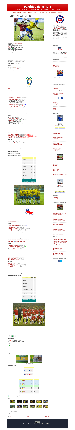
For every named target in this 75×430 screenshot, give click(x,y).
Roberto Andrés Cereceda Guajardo (15, 246)
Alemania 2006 (55, 104)
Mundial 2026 (55, 110)
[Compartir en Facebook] (15, 411)
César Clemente (14, 107)
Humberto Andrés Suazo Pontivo (14, 238)
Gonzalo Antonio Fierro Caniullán (13, 259)
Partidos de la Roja (37, 6)
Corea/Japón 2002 (55, 103)
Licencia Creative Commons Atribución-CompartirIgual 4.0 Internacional (41, 423)
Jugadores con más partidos (42, 12)
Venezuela (26, 374)
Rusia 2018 (54, 108)
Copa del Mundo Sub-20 (56, 221)
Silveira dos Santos (13, 118)
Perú (31, 374)
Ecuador (24, 384)
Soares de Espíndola (14, 97)
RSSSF (28, 182)
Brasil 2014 (54, 107)
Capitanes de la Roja (56, 143)
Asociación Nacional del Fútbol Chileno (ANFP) (60, 60)
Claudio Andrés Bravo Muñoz (14, 225)
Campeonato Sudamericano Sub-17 (58, 214)
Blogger (57, 426)
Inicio (28, 416)
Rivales (35, 12)
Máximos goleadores (52, 12)
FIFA (8, 351)
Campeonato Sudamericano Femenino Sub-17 (59, 215)
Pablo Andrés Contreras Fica (13, 263)
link (56, 34)
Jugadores (24, 12)
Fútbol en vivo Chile (56, 65)
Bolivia (24, 391)
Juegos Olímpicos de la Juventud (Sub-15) (59, 213)
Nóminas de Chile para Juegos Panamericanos (60, 241)
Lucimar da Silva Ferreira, (13, 134)
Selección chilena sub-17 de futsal (58, 253)
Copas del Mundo (55, 88)
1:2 (63, 125)
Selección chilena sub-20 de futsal (58, 252)
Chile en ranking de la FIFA (56, 133)
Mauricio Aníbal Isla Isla (13, 251)
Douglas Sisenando (13, 99)
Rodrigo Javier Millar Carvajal (14, 232)
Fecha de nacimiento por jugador (57, 139)
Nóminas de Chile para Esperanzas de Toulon (59, 244)
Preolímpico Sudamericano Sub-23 (58, 224)
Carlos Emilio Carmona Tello (13, 233)
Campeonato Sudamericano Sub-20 (58, 219)
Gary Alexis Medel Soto (13, 227)
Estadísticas (60, 12)
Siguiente (47, 416)
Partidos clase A (27, 413)
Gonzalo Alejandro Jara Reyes (14, 228)
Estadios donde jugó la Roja (57, 148)
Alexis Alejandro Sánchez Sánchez (15, 237)
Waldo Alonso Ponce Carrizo (14, 229)
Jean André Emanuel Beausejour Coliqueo (16, 239)
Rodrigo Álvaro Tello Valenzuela (13, 258)
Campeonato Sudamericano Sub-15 (58, 212)
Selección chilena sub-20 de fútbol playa (59, 249)
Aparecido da (13, 104)
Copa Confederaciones (56, 199)
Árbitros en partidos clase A (57, 149)
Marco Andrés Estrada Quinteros (13, 264)
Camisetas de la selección (56, 140)
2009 (12, 413)
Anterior (10, 416)
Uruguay (26, 370)
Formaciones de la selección (57, 142)
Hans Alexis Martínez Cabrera (13, 257)
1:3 (63, 189)
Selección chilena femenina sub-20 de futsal (59, 255)
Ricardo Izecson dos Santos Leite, (14, 136)
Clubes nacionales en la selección (58, 137)
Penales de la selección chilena (57, 150)
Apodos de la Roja (55, 138)
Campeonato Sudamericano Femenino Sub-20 (59, 220)
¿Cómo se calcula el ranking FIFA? (58, 132)
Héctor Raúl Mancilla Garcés (12, 266)
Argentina (31, 371)
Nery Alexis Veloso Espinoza (12, 256)
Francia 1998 (55, 102)
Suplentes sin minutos (56, 145)
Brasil (26, 373)
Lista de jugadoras (55, 164)
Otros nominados (11, 254)
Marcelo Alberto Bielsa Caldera (20, 241)
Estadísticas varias (55, 170)
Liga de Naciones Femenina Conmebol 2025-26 (60, 174)
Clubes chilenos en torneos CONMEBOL (58, 67)
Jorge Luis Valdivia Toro (13, 248)
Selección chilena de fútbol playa (57, 248)
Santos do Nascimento (13, 135)
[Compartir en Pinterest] (16, 411)
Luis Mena (60, 185)
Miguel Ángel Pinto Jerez (13, 245)
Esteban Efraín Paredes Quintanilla (15, 249)
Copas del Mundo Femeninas (57, 198)
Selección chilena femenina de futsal (58, 254)
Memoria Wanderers (56, 66)
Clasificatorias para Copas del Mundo (58, 93)
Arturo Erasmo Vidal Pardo (13, 230)
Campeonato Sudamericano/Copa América (59, 85)
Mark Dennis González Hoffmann (13, 265)
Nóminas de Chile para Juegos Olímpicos (59, 238)
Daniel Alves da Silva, (14, 106)
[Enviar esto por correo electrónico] (11, 411)
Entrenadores (30, 12)
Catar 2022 (54, 109)
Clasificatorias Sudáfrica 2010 (17, 43)
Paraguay (26, 371)
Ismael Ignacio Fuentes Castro (14, 247)
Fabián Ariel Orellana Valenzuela (14, 250)
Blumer (11, 120)
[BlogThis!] (12, 411)
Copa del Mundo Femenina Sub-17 (58, 218)
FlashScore (54, 64)
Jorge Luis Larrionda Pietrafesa (17, 58)
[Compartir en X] (14, 411)
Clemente (11, 137)
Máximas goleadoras (56, 169)
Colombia (31, 370)
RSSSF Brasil (32, 182)
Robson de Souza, (12, 142)
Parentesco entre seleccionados (57, 144)
